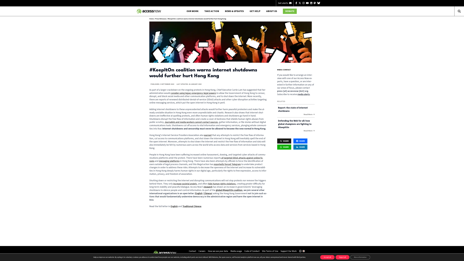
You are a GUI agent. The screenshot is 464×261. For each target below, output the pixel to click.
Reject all (342, 257)
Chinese (208, 193)
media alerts (303, 94)
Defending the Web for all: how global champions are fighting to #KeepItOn (295, 124)
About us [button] (271, 11)
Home (151, 19)
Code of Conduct (252, 251)
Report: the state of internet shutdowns (293, 109)
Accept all (327, 257)
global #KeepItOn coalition (229, 190)
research (208, 187)
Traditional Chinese (191, 206)
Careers (202, 251)
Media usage (236, 251)
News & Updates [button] (234, 11)
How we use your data (218, 251)
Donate (289, 11)
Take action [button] (211, 11)
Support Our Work (289, 251)
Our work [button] (193, 11)
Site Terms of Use (270, 251)
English (198, 193)
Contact (192, 251)
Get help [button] (255, 11)
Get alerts (283, 3)
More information (360, 257)
